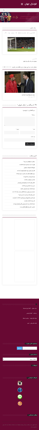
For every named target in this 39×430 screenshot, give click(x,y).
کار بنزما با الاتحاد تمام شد (29, 201)
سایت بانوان (34, 308)
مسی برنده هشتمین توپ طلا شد (28, 185)
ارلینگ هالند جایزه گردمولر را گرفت (27, 188)
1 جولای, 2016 (30, 97)
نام (34, 129)
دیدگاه (33, 115)
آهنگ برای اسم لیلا (27, 308)
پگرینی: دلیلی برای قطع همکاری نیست (27, 207)
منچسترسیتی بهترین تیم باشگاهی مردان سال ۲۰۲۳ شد (23, 191)
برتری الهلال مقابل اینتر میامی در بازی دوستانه (25, 173)
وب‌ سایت (33, 136)
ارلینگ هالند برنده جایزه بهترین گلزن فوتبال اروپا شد (24, 204)
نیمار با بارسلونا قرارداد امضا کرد (28, 95)
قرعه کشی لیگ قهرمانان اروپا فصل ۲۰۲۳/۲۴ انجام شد (24, 197)
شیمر (28, 323)
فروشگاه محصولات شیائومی (29, 167)
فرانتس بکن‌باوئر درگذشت (29, 179)
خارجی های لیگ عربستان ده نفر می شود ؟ (26, 194)
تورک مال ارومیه (33, 318)
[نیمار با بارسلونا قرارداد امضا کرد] (20, 82)
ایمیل (17, 129)
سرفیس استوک (26, 318)
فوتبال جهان (31, 4)
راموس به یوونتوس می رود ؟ (29, 161)
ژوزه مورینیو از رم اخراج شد (29, 176)
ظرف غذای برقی (33, 323)
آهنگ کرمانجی (29, 313)
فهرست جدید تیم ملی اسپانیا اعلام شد (27, 164)
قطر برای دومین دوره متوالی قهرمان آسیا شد (26, 170)
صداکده (35, 313)
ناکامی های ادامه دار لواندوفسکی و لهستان (26, 182)
